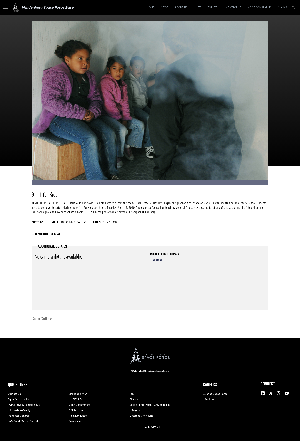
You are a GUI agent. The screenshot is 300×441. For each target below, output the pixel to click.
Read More (156, 260)
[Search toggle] (294, 7)
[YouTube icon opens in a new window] (286, 393)
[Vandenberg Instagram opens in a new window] (278, 393)
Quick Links (17, 384)
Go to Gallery (42, 318)
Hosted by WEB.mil (150, 427)
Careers (210, 384)
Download (41, 234)
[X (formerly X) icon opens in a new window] (270, 393)
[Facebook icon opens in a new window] (262, 393)
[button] (5, 7)
